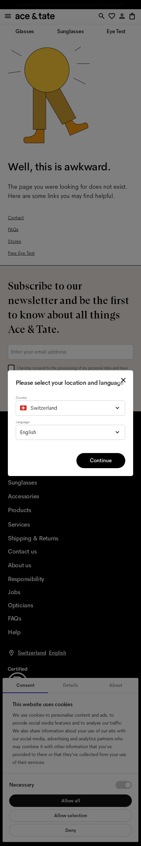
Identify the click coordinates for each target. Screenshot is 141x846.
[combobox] (70, 408)
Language (23, 422)
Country (21, 398)
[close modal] (123, 380)
